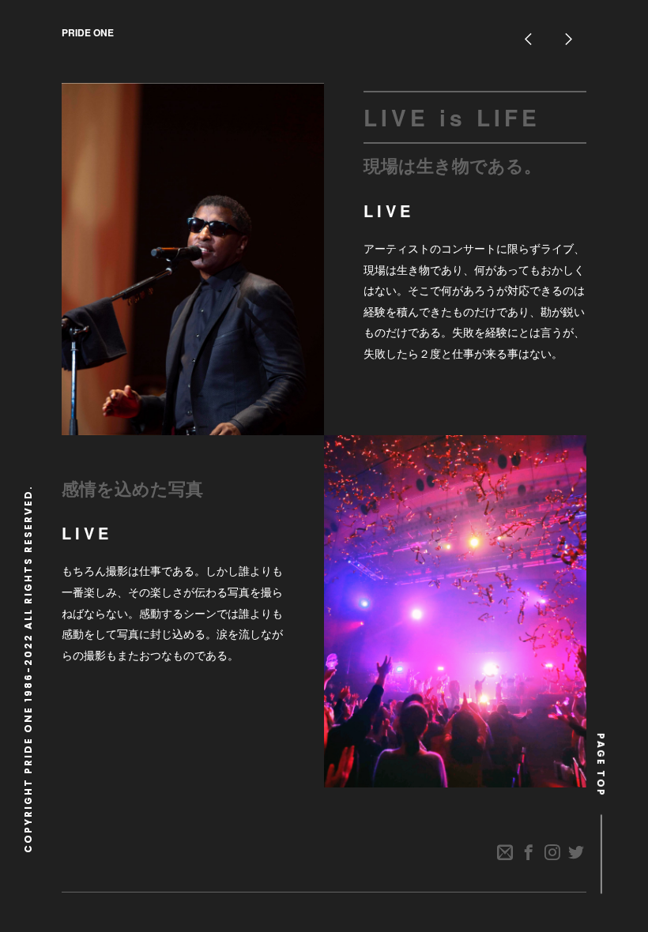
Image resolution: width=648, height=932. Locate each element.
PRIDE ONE (88, 32)
